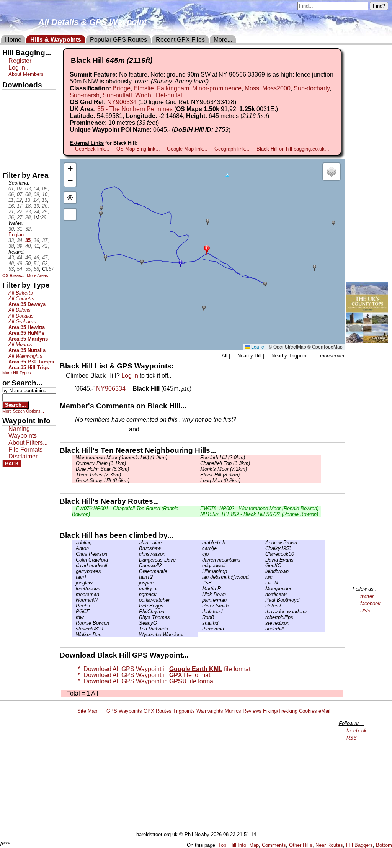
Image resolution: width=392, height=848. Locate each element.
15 (44, 200)
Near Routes (329, 845)
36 (36, 240)
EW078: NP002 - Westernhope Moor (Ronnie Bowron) (259, 508)
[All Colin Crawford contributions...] (74, 560)
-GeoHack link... (91, 149)
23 (28, 211)
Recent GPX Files (180, 39)
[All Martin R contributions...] (200, 588)
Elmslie (144, 88)
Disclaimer (23, 456)
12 (19, 200)
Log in (129, 375)
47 (44, 257)
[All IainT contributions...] (74, 577)
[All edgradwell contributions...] (200, 565)
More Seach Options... (23, 411)
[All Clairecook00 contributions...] (263, 554)
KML (8, 135)
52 (44, 263)
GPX (8, 96)
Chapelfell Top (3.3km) (225, 463)
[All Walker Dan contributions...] (74, 634)
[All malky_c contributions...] (137, 588)
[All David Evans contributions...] (263, 560)
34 (19, 240)
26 (11, 217)
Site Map (87, 711)
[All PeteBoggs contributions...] (137, 606)
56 (36, 269)
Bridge (122, 88)
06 (11, 194)
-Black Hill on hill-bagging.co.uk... (292, 149)
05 (44, 189)
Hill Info (237, 845)
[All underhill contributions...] (263, 629)
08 (28, 194)
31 (19, 229)
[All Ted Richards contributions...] (137, 629)
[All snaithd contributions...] (200, 623)
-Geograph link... (231, 149)
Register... (94, 430)
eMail (324, 711)
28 (28, 217)
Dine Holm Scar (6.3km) (102, 469)
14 (36, 200)
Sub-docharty (312, 88)
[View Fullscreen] (70, 214)
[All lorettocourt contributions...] (74, 588)
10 (44, 194)
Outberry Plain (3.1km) (101, 463)
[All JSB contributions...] (200, 583)
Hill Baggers (359, 845)
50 (28, 263)
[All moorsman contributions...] (74, 594)
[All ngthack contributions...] (137, 594)
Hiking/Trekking (280, 711)
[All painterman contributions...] (200, 600)
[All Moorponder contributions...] (263, 588)
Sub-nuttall (117, 95)
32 (28, 229)
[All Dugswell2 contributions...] (137, 565)
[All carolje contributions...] (200, 548)
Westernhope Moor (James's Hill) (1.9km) (121, 457)
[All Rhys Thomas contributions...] (137, 617)
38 (11, 246)
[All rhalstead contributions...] (200, 611)
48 (11, 263)
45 (28, 257)
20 (44, 206)
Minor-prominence (217, 88)
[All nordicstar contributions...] (263, 594)
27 (19, 217)
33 (11, 240)
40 (28, 246)
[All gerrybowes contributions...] (74, 571)
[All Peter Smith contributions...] (200, 606)
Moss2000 (276, 88)
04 (36, 189)
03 (28, 189)
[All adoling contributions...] (74, 542)
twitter (367, 596)
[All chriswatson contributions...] (137, 554)
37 (44, 240)
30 (11, 229)
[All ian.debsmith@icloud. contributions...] (200, 577)
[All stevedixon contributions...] (263, 623)
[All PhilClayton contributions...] (137, 611)
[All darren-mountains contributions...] (200, 560)
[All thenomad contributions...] (200, 629)
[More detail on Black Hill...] (129, 388)
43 (11, 257)
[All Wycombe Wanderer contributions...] (137, 634)
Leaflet (257, 346)
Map (254, 845)
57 (51, 269)
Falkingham (173, 88)
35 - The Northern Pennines (135, 109)
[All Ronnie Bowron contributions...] (74, 623)
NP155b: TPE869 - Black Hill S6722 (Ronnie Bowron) (259, 514)
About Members (26, 74)
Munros (233, 711)
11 (10, 200)
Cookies (308, 711)
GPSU (10, 122)
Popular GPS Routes (118, 39)
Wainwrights (209, 711)
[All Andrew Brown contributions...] (263, 542)
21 (11, 211)
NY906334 (122, 102)
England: (18, 234)
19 (36, 206)
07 (19, 194)
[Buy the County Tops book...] (367, 340)
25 (44, 211)
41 (36, 246)
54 (19, 269)
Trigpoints (184, 711)
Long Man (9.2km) (220, 480)
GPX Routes (158, 711)
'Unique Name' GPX (27, 108)
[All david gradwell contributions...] (74, 565)
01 (11, 189)
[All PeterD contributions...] (263, 606)
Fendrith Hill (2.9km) (222, 457)
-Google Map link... (186, 149)
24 (36, 211)
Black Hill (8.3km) (220, 475)
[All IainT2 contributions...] (137, 577)
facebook (370, 603)
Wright (144, 95)
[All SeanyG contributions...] (137, 623)
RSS (365, 611)
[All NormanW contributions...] (74, 600)
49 (19, 263)
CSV (8, 161)
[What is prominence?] (162, 123)
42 (44, 246)
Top (222, 845)
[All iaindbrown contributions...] (263, 571)
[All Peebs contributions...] (74, 606)
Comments (274, 845)
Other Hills (300, 845)
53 (11, 269)
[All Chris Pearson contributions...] (74, 554)
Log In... (156, 430)
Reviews (252, 711)
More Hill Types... (18, 372)
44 (19, 257)
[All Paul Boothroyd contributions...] (263, 600)
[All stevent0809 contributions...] (74, 629)
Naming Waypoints (22, 432)
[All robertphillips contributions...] (263, 617)
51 (36, 263)
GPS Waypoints (124, 711)
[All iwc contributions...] (263, 577)
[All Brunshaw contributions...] (137, 548)
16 (11, 206)
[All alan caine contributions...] (137, 542)
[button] (207, 249)
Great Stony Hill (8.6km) (102, 480)
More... (223, 39)
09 (36, 194)
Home (13, 39)
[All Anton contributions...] (74, 548)
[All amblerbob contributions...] (200, 542)
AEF (8, 148)
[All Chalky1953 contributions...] (263, 548)
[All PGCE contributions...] (74, 611)
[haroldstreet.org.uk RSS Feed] (102, 711)
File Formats (25, 449)
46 (36, 257)
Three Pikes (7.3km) (98, 475)
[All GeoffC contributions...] (263, 565)
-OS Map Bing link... (137, 149)
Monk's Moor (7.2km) (223, 469)
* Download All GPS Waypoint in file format (162, 669)
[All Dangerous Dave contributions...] (137, 560)
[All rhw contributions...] (74, 617)
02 (19, 189)
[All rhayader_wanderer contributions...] (263, 611)
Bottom (384, 845)
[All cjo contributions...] (200, 554)
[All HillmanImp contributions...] (200, 571)
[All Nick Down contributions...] (200, 594)
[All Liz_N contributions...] (263, 583)
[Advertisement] (199, 774)
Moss (252, 88)
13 (27, 200)
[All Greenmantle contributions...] (137, 571)
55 (28, 269)
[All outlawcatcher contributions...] (137, 600)
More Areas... (39, 275)
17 (19, 206)
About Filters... (27, 442)
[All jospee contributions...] (137, 583)
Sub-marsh (85, 95)
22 (19, 211)
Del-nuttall (170, 95)
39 (19, 246)
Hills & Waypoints (55, 39)
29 (43, 217)
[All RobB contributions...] (200, 617)
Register (19, 60)
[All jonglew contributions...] (74, 583)
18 (28, 206)
